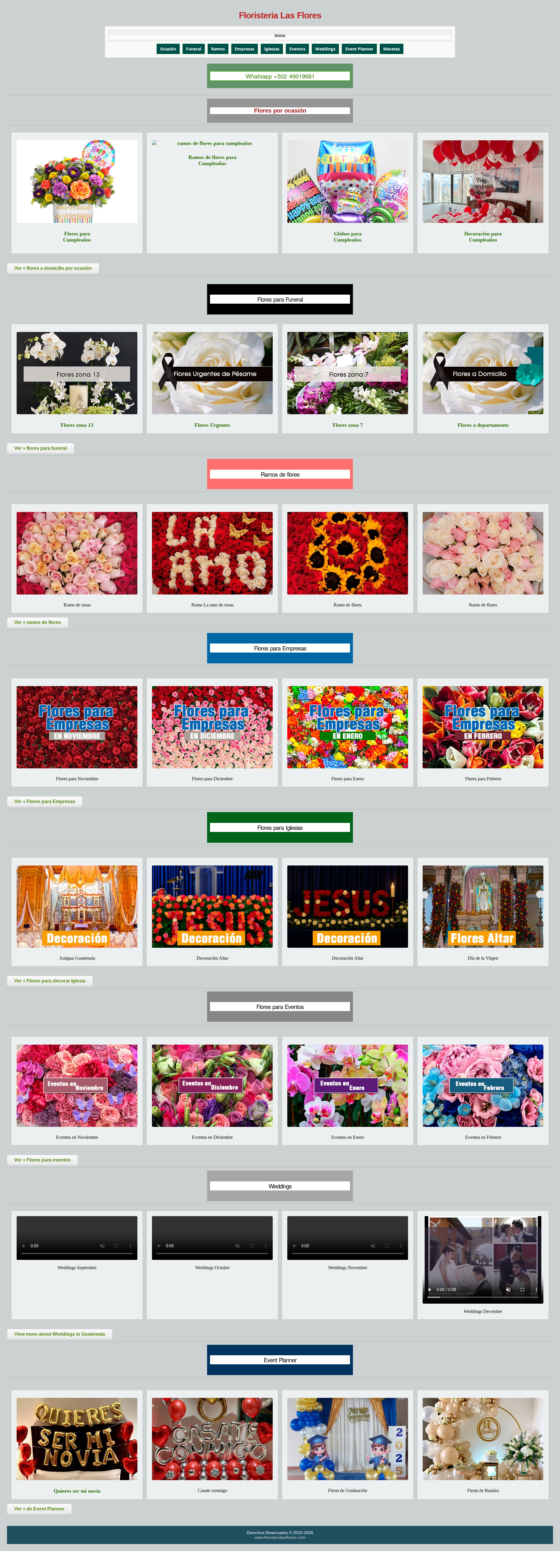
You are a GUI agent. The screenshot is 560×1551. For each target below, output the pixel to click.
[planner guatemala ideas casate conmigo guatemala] (212, 1439)
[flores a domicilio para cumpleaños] (77, 181)
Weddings (325, 49)
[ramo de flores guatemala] (483, 553)
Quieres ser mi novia (77, 1491)
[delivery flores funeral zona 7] (347, 373)
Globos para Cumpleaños (348, 237)
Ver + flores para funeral (40, 448)
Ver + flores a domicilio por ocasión (53, 268)
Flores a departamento (483, 425)
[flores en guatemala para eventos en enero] (347, 1086)
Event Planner (359, 49)
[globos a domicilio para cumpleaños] (347, 181)
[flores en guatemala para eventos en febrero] (483, 1086)
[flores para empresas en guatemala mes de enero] (347, 727)
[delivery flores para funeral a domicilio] (483, 373)
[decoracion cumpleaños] (483, 181)
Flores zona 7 (348, 425)
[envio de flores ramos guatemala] (347, 553)
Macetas (391, 49)
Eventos (297, 49)
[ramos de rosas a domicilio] (77, 553)
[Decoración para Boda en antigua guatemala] (77, 906)
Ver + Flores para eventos (42, 1159)
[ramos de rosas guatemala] (212, 553)
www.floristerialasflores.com (280, 1537)
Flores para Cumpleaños (77, 237)
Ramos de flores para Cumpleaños (212, 160)
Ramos (218, 49)
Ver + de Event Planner (39, 1508)
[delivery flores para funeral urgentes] (212, 373)
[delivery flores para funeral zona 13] (77, 373)
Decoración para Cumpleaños (483, 237)
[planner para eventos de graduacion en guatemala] (347, 1439)
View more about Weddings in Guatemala (59, 1334)
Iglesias (271, 49)
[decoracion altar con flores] (347, 906)
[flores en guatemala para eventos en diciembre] (212, 1086)
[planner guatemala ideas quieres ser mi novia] (77, 1439)
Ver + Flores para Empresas (44, 801)
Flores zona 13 (77, 425)
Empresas (244, 49)
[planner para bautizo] (483, 1439)
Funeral (193, 49)
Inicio (280, 35)
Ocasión (168, 49)
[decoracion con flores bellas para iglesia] (212, 906)
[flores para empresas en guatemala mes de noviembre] (77, 727)
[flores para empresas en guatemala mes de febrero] (483, 727)
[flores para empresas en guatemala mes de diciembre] (212, 727)
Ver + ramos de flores (37, 622)
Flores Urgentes (212, 425)
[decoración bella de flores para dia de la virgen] (483, 906)
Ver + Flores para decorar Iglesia (49, 980)
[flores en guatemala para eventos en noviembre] (77, 1086)
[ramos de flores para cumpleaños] (212, 143)
